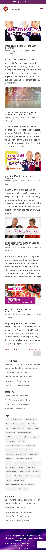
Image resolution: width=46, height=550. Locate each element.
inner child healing (12, 445)
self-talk (8, 476)
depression (32, 424)
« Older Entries (11, 349)
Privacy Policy (26, 546)
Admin (10, 50)
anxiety (8, 419)
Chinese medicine (31, 419)
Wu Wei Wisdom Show (15, 408)
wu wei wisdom (11, 489)
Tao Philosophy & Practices (17, 400)
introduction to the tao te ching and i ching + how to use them (22, 243)
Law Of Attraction (26, 450)
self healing (18, 476)
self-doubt (36, 471)
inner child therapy (28, 445)
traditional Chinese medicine (16, 484)
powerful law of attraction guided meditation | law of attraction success (22, 113)
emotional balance (17, 428)
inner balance (10, 441)
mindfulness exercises (24, 458)
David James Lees (19, 424)
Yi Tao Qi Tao (23, 489)
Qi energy (13, 467)
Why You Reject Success (16, 372)
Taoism (16, 480)
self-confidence (24, 471)
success (8, 480)
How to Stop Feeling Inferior (18, 385)
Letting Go (9, 454)
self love (27, 476)
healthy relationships (13, 437)
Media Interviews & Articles (17, 404)
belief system (17, 419)
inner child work (11, 450)
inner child (21, 441)
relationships (30, 467)
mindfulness (10, 458)
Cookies (36, 546)
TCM (22, 480)
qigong (21, 467)
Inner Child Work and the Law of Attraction (20, 177)
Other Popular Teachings (16, 395)
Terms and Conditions (11, 546)
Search (37, 353)
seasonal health (11, 471)
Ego (7, 428)
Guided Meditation (24, 432)
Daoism (8, 424)
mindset (8, 463)
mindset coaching (20, 463)
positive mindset (34, 463)
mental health (33, 454)
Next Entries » (35, 349)
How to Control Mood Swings (18, 376)
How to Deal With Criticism (17, 381)
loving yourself (20, 454)
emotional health (32, 428)
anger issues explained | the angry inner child (21, 47)
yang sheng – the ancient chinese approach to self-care (20, 310)
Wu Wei (31, 484)
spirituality (36, 476)
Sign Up (25, 548)
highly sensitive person (31, 437)
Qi (6, 467)
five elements (10, 432)
